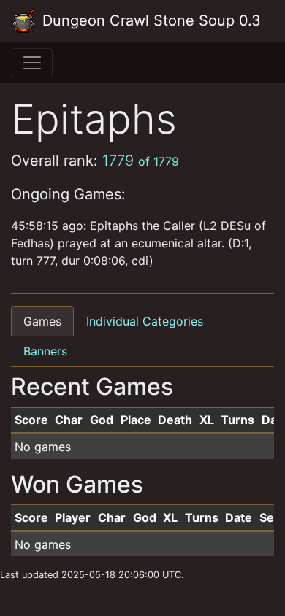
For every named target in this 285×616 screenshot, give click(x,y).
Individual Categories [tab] (144, 321)
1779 (140, 160)
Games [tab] (42, 321)
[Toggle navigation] (32, 62)
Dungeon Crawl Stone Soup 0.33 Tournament (150, 20)
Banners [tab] (45, 351)
